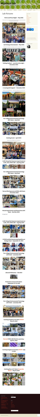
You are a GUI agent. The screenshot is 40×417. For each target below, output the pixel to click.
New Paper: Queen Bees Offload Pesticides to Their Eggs (4, 398)
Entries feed (12, 404)
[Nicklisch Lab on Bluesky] (32, 29)
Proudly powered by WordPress (4, 415)
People (27, 16)
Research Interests (29, 17)
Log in (11, 403)
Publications (28, 18)
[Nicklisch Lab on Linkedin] (30, 29)
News (27, 15)
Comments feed (13, 405)
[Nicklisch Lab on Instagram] (28, 29)
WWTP (21, 319)
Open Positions (28, 22)
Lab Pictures (28, 21)
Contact (28, 23)
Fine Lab (5, 339)
